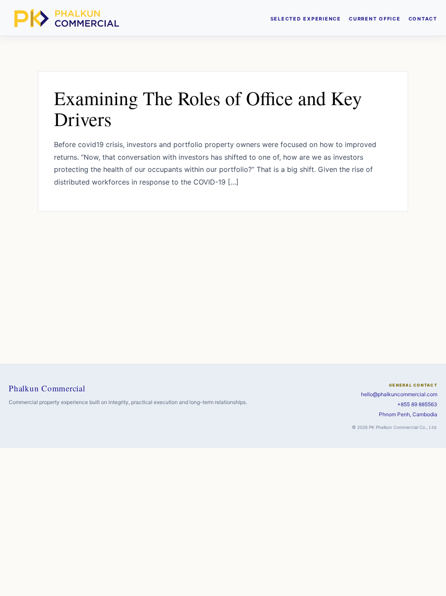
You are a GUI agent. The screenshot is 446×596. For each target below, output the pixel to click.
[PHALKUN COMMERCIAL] (67, 18)
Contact (423, 19)
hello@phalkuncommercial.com (399, 394)
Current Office (375, 19)
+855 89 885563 (417, 404)
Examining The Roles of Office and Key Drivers (208, 108)
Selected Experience (305, 19)
